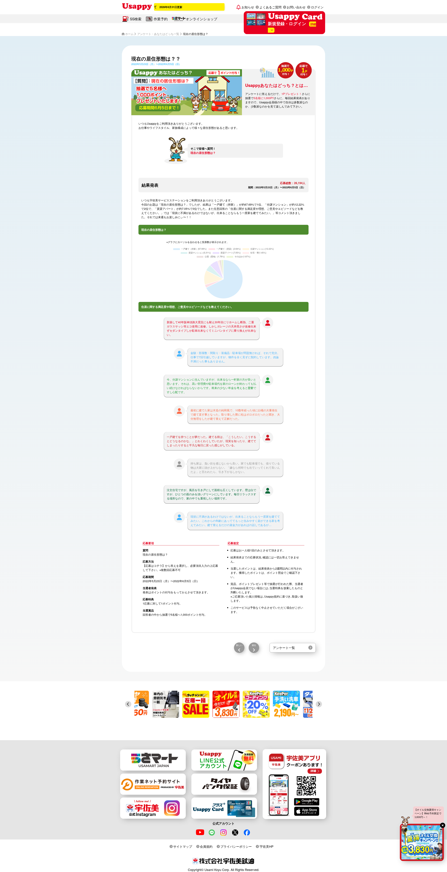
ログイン (317, 7)
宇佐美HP (266, 846)
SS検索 (135, 18)
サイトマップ (182, 846)
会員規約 (206, 846)
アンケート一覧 (284, 647)
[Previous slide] (128, 704)
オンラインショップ (201, 18)
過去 (254, 645)
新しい (239, 645)
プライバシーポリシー (236, 846)
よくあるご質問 (270, 7)
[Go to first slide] (319, 704)
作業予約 (161, 18)
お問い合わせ (296, 7)
